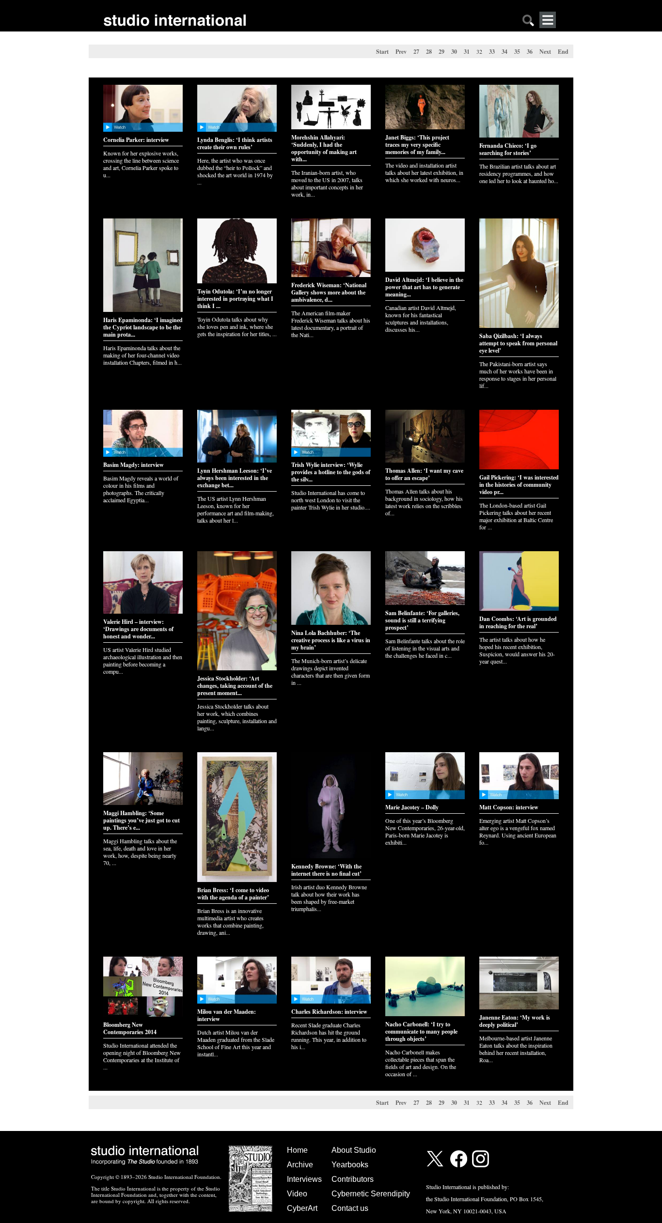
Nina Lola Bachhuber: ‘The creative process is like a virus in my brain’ (330, 640)
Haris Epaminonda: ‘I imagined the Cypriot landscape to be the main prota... (143, 327)
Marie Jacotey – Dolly (412, 807)
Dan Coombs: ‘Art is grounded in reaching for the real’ (518, 622)
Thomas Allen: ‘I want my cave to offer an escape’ (424, 474)
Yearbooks (349, 1165)
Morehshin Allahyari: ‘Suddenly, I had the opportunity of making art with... (324, 148)
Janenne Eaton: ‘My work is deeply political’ (514, 1021)
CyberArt (302, 1208)
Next (545, 51)
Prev (401, 51)
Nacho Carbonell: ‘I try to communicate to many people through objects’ (421, 1031)
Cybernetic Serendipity (370, 1194)
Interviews (304, 1179)
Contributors (352, 1179)
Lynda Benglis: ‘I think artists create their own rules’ (234, 143)
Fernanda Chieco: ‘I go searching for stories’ (507, 149)
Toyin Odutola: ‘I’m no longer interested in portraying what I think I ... (235, 298)
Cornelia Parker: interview (136, 140)
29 (441, 51)
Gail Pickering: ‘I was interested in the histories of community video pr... (519, 484)
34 (504, 51)
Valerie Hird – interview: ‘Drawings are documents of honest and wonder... (138, 629)
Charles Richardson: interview (329, 1011)
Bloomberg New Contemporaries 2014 (130, 1028)
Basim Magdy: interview (133, 465)
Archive (300, 1165)
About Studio (353, 1150)
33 (492, 51)
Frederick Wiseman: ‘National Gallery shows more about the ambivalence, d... (328, 292)
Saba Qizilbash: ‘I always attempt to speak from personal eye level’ (518, 343)
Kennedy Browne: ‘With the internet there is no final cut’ (326, 870)
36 (530, 51)
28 (429, 51)
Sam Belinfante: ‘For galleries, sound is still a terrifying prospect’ (422, 620)
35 (517, 51)
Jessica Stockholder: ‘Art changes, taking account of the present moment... (234, 685)
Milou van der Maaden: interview (226, 1015)
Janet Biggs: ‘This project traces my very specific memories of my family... (417, 144)
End (563, 51)
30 (454, 51)
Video (297, 1194)
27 (416, 51)
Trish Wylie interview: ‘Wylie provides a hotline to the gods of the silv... (330, 472)
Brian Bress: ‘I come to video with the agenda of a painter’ (233, 893)
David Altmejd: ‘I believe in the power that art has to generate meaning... (424, 287)
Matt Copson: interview (508, 807)
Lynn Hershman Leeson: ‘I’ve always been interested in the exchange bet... (234, 477)
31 (467, 51)
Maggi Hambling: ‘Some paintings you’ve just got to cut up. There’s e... (141, 820)
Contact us (349, 1208)
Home (297, 1150)
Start (382, 51)
